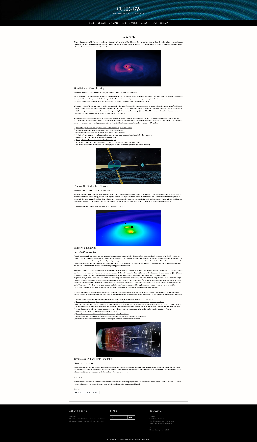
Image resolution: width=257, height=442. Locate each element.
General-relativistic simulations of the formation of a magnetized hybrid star (102, 314)
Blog (124, 23)
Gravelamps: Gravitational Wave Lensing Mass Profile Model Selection (100, 132)
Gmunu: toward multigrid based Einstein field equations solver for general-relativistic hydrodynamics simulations (114, 299)
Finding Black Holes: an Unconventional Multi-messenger (96, 140)
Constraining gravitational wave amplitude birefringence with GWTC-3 (100, 206)
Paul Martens (131, 92)
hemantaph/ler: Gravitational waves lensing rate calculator (96, 137)
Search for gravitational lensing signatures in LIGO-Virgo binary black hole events (104, 128)
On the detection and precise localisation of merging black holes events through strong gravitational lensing (113, 144)
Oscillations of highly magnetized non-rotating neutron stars (97, 311)
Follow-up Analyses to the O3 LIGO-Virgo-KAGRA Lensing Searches (99, 130)
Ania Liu (77, 92)
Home (91, 23)
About (144, 23)
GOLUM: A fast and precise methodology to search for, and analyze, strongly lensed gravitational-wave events (114, 135)
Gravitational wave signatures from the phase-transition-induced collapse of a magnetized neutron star (111, 316)
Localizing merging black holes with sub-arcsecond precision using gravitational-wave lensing (108, 142)
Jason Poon (110, 92)
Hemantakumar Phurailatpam (93, 92)
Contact (164, 23)
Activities (113, 23)
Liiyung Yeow (91, 252)
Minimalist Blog (133, 439)
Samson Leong (86, 190)
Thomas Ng (97, 190)
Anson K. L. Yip (79, 252)
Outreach (133, 23)
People (153, 23)
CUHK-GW (128, 8)
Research (102, 23)
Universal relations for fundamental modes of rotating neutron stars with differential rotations (108, 319)
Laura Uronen (120, 92)
